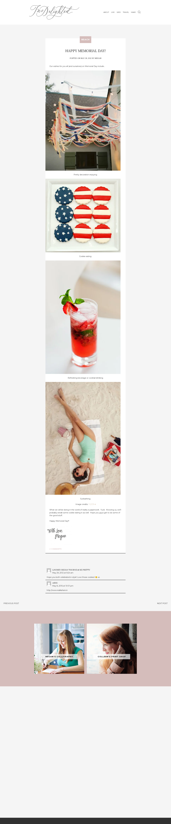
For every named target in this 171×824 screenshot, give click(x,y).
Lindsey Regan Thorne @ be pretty (71, 570)
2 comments (55, 549)
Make (133, 12)
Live (113, 12)
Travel (126, 12)
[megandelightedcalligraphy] (59, 649)
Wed (119, 12)
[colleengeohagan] (112, 649)
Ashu (55, 583)
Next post (162, 603)
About (106, 12)
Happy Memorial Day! (85, 51)
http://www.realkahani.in (57, 590)
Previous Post (11, 603)
